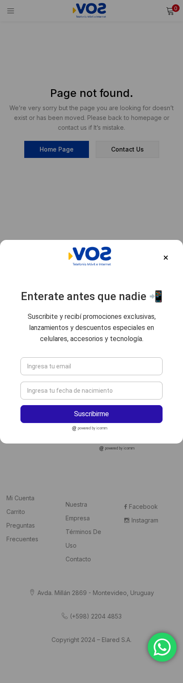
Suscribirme (91, 414)
